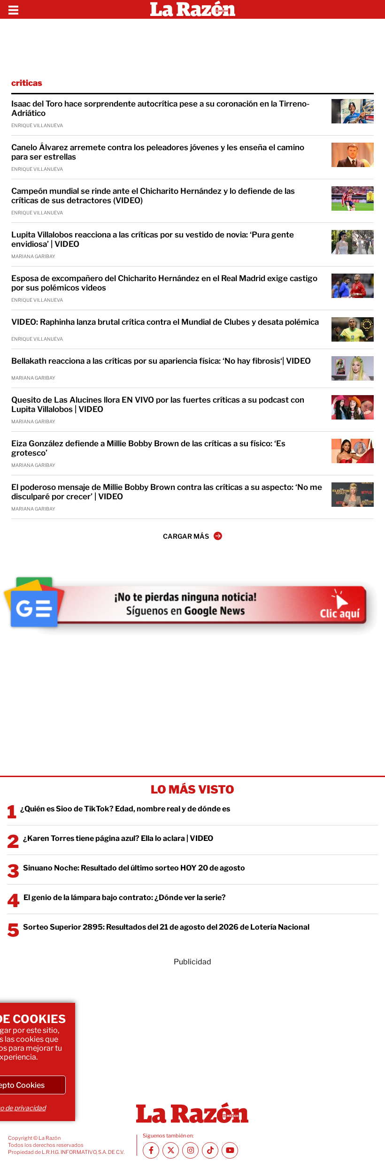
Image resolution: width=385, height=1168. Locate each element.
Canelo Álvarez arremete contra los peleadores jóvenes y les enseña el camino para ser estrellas (157, 152)
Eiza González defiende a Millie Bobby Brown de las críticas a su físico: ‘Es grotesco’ (148, 448)
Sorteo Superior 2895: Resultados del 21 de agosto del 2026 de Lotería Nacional (166, 927)
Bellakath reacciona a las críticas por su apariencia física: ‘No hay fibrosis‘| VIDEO (161, 361)
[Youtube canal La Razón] (230, 1150)
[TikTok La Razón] (210, 1150)
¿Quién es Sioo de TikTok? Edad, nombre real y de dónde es (125, 808)
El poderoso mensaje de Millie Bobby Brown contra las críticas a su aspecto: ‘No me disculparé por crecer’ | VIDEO (166, 491)
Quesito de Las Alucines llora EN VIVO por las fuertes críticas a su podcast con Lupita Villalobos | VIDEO (157, 404)
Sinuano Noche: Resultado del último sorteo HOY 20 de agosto (134, 867)
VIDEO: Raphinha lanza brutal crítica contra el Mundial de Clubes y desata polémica (165, 322)
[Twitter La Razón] (170, 1150)
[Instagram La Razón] (190, 1150)
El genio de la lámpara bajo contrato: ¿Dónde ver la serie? (124, 897)
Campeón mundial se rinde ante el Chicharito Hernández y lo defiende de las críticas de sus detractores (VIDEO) (153, 195)
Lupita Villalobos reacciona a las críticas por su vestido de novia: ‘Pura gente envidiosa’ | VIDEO (152, 239)
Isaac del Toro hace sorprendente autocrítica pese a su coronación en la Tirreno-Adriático (160, 108)
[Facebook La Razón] (151, 1150)
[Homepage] (192, 9)
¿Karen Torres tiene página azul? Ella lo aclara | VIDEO (118, 838)
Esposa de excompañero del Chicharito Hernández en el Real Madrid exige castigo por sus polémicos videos (164, 283)
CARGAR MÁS (186, 536)
